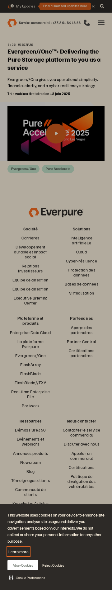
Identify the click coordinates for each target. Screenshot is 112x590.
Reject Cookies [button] (53, 565)
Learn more (18, 551)
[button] (26, 578)
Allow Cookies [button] (23, 565)
